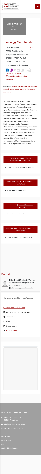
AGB (3, 444)
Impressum (5, 436)
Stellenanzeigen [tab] (20, 229)
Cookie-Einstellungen (9, 448)
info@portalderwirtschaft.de (14, 424)
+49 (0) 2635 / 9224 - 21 (14, 428)
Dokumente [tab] (20, 206)
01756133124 (12, 61)
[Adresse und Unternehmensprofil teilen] (30, 48)
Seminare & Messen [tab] (20, 182)
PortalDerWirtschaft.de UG (19, 412)
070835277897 (12, 58)
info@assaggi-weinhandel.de (17, 54)
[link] (7, 70)
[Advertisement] (20, 369)
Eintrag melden (11, 330)
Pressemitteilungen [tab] (20, 159)
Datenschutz (6, 440)
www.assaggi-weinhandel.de (17, 65)
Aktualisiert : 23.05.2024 (15, 308)
